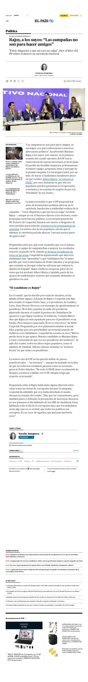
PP (33, 461)
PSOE (20, 461)
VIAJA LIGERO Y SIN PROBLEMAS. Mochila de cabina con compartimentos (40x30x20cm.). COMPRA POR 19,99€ (72, 640)
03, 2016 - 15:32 (46, 75)
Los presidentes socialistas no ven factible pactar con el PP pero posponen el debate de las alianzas (14, 179)
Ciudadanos (13, 461)
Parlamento (67, 461)
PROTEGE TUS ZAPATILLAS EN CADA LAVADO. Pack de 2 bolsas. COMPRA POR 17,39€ (72, 650)
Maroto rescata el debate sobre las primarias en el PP (13, 201)
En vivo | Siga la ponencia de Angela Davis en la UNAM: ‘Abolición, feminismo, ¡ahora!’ (42, 565)
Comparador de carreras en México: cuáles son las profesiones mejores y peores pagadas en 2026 (46, 561)
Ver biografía (24, 437)
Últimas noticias (12, 550)
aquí (53, 471)
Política (11, 31)
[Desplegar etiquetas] (77, 461)
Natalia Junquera (44, 73)
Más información (14, 471)
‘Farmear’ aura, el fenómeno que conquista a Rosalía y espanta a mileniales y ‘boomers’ (36, 601)
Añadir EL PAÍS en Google (74, 81)
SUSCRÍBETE (64, 15)
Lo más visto (10, 581)
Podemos (27, 461)
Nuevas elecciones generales (19, 36)
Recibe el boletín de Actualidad (22, 445)
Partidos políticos (56, 461)
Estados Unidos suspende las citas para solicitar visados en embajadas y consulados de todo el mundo (40, 605)
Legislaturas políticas (42, 461)
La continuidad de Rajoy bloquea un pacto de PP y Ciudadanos (13, 191)
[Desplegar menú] (7, 21)
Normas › (76, 450)
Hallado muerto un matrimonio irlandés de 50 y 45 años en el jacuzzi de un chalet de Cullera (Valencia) (41, 597)
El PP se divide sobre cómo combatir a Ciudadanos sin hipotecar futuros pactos (14, 165)
